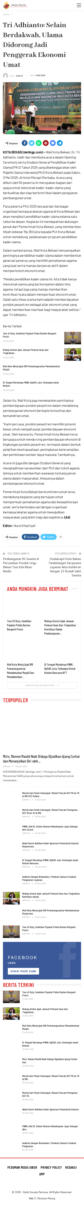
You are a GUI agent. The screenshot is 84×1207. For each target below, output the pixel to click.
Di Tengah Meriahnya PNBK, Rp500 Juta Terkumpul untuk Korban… (50, 1044)
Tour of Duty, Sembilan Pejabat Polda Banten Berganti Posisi (49, 928)
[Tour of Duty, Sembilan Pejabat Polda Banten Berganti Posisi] (72, 338)
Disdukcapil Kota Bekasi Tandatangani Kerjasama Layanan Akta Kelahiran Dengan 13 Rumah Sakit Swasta (64, 567)
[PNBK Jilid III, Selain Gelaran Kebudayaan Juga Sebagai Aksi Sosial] (11, 831)
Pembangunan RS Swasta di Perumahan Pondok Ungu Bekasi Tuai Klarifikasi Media (21, 564)
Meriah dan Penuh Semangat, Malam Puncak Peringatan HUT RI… (50, 1094)
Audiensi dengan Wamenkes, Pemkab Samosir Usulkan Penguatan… (49, 1144)
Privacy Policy (51, 1167)
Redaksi (70, 1167)
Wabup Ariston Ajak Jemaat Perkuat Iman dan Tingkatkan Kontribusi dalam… (51, 895)
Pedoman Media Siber (22, 1167)
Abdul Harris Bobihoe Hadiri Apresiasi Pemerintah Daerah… (51, 1109)
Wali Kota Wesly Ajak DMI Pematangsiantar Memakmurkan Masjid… (50, 1027)
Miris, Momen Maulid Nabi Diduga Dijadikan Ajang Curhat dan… (49, 1060)
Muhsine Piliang (46, 1198)
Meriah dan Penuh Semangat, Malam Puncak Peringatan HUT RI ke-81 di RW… (50, 811)
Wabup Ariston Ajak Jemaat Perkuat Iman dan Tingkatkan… (45, 1010)
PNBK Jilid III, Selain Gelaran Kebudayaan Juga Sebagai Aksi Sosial (50, 828)
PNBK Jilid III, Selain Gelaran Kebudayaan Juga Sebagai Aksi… (50, 1127)
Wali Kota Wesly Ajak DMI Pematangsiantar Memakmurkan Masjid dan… (50, 912)
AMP (42, 1174)
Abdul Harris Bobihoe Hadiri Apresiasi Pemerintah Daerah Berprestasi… (50, 845)
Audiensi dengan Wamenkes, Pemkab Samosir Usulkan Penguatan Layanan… (49, 878)
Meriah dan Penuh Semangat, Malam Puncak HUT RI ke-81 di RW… (50, 1077)
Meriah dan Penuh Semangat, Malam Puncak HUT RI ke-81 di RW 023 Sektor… (50, 794)
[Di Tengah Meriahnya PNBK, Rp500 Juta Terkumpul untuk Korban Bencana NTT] (72, 387)
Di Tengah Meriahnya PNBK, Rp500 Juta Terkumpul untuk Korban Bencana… (50, 861)
